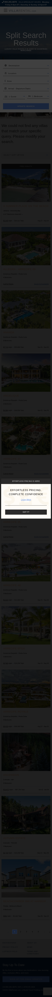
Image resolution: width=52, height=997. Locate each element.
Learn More (26, 500)
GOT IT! (26, 512)
